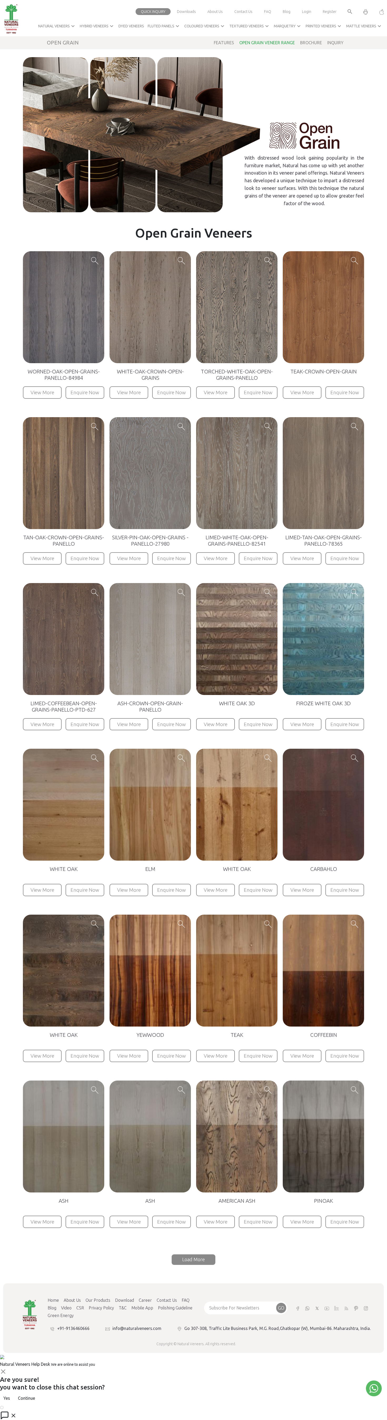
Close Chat (14, 1406)
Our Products (98, 1300)
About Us (215, 11)
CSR (80, 1307)
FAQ (267, 11)
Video (66, 1307)
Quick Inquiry (153, 11)
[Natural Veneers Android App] (365, 11)
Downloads (186, 11)
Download (124, 1300)
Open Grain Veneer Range (267, 42)
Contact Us (243, 11)
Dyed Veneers (131, 26)
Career (145, 1300)
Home (53, 1300)
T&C (123, 1307)
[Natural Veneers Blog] (346, 1308)
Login (306, 11)
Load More (193, 1259)
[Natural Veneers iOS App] (379, 11)
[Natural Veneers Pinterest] (356, 1308)
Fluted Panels (164, 26)
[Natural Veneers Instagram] (366, 1308)
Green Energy (61, 1315)
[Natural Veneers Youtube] (327, 1308)
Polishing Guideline (175, 1307)
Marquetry (288, 26)
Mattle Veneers (364, 26)
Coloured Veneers (205, 26)
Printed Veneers (324, 26)
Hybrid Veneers (97, 26)
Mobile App (142, 1307)
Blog (286, 11)
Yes (6, 1398)
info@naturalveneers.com (136, 1328)
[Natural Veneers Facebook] (297, 1308)
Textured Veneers (249, 26)
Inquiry (335, 42)
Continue (26, 1398)
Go (281, 1307)
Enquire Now (85, 392)
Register (329, 11)
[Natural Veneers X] (317, 1308)
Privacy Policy (101, 1307)
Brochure (311, 42)
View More (42, 392)
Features (224, 42)
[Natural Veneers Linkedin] (336, 1308)
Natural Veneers (57, 26)
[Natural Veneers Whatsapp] (307, 1308)
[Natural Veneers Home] (29, 1313)
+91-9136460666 (73, 1328)
